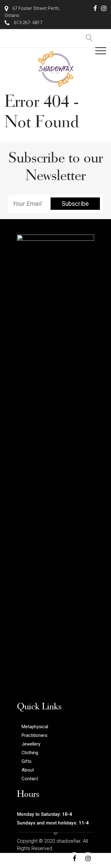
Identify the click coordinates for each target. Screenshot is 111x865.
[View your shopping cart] (103, 38)
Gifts (26, 761)
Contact (30, 778)
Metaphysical (35, 726)
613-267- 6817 (27, 22)
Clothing (30, 752)
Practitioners (34, 735)
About (28, 770)
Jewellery (31, 744)
